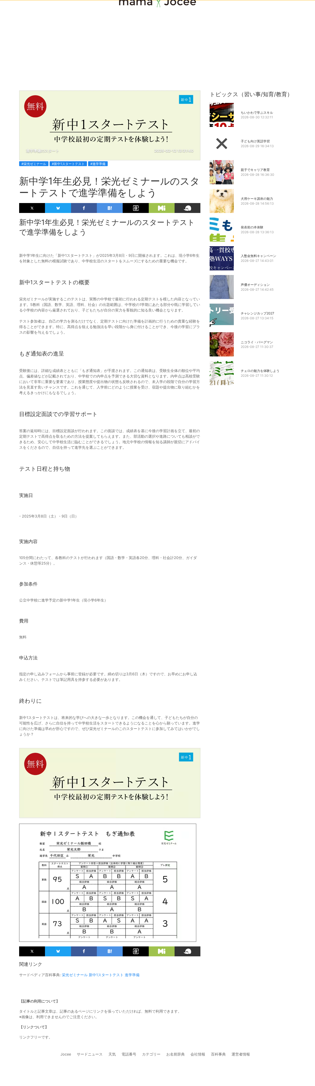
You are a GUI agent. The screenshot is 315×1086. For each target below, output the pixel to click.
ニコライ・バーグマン (257, 342)
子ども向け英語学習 (255, 141)
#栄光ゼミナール (33, 164)
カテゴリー (151, 1054)
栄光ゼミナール (75, 974)
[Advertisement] (157, 37)
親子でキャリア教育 (255, 170)
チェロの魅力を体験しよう (260, 371)
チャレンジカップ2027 (257, 313)
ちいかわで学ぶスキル (257, 112)
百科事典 (218, 1054)
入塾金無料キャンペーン (258, 256)
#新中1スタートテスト (68, 164)
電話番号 (129, 1054)
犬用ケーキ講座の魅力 (257, 198)
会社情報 (197, 1054)
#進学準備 (97, 164)
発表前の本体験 (252, 227)
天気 (112, 1054)
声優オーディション (255, 285)
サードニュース (90, 1054)
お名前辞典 (175, 1054)
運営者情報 (241, 1054)
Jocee (65, 1054)
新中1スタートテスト (106, 974)
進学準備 (132, 974)
